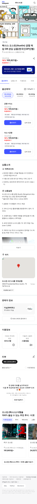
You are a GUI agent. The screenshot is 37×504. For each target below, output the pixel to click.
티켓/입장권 (7, 420)
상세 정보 (27, 123)
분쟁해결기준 (27, 479)
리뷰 (32, 81)
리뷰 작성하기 (18, 400)
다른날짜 (30, 89)
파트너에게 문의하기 (19, 319)
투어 (16, 420)
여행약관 (18, 479)
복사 (33, 284)
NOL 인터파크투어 (10, 362)
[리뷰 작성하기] (33, 356)
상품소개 (14, 81)
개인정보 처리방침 (31, 477)
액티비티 (25, 420)
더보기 (18, 248)
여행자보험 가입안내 (7, 479)
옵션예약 (5, 81)
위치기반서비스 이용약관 (16, 477)
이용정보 (23, 81)
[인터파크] (4, 2)
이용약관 (4, 477)
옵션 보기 (13, 123)
